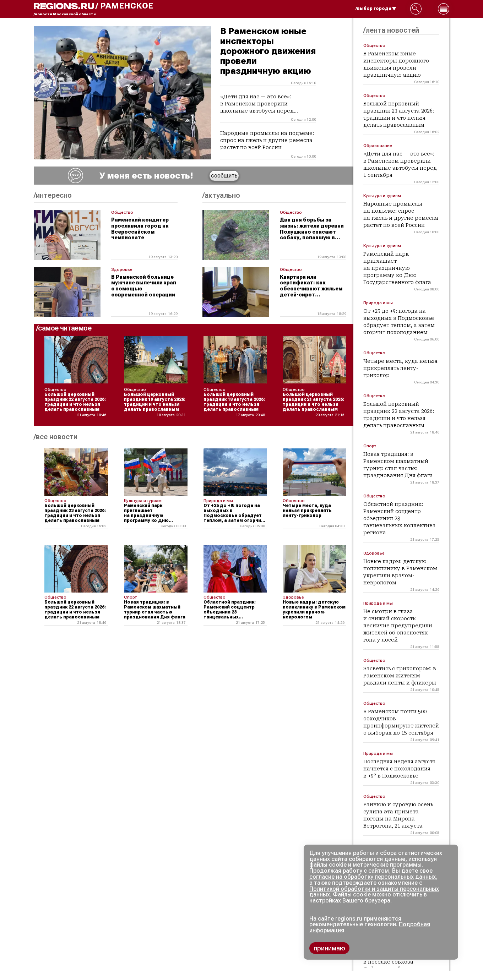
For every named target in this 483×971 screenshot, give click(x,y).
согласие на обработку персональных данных (372, 876)
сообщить (224, 175)
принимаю (329, 948)
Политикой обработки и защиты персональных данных (374, 891)
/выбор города (373, 8)
